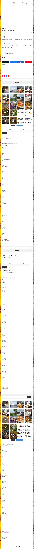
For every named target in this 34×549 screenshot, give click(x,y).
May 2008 (3, 378)
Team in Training (4, 228)
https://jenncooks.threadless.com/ (6, 257)
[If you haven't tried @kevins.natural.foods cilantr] (13, 112)
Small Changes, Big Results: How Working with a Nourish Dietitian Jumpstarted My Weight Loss (14, 139)
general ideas (4, 185)
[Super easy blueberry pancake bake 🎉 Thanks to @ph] (5, 120)
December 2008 (4, 370)
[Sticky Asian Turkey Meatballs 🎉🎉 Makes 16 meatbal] (28, 105)
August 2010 (3, 346)
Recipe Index (3, 389)
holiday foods (4, 191)
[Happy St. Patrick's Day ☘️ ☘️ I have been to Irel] (13, 97)
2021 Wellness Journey (5, 445)
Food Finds (3, 477)
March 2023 (3, 302)
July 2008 (3, 376)
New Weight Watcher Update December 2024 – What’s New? (9, 143)
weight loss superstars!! (5, 532)
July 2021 (3, 316)
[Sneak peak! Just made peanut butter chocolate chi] (5, 97)
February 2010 (4, 353)
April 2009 (3, 365)
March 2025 (3, 292)
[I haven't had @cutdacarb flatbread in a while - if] (5, 105)
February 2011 (4, 339)
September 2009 (4, 359)
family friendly (4, 179)
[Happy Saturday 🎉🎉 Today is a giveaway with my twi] (28, 112)
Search (17, 82)
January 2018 (4, 335)
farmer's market (4, 476)
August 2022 (3, 309)
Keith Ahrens (7, 43)
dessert (3, 171)
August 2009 (3, 360)
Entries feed (3, 282)
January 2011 (4, 340)
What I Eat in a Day (4, 241)
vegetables (3, 232)
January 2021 (4, 321)
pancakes (3, 204)
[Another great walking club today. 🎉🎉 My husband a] (13, 89)
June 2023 (3, 298)
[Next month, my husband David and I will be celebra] (13, 120)
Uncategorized (4, 526)
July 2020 (3, 327)
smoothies (3, 221)
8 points (3, 154)
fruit (2, 183)
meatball (3, 198)
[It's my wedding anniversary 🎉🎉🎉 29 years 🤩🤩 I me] (13, 105)
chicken (3, 165)
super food (3, 227)
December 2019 (4, 329)
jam (2, 192)
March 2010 (3, 352)
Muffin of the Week (4, 495)
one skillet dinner (4, 203)
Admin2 (5, 64)
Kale (19, 546)
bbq (2, 160)
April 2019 (3, 333)
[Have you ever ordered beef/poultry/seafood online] (20, 105)
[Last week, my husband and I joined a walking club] (20, 97)
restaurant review (4, 215)
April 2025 (3, 291)
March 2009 (3, 366)
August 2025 (3, 290)
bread (3, 161)
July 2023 (3, 297)
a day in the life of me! (5, 451)
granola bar (3, 482)
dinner (3, 470)
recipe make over (4, 214)
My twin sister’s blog (5, 388)
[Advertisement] (17, 13)
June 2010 (3, 348)
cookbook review (4, 166)
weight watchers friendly (5, 240)
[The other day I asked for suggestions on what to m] (20, 120)
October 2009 (4, 358)
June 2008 (3, 377)
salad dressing (4, 513)
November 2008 (4, 371)
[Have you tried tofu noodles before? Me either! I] (5, 112)
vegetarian (3, 233)
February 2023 (4, 303)
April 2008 (3, 379)
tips (2, 229)
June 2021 (3, 317)
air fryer (3, 452)
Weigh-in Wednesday (4, 235)
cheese (3, 164)
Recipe (3, 508)
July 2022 (3, 310)
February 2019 (4, 334)
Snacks (3, 222)
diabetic (3, 172)
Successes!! (3, 226)
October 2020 (4, 323)
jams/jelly (3, 489)
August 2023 (3, 296)
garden (3, 184)
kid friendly (3, 195)
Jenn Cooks (17, 2)
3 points (3, 446)
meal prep (3, 197)
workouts (3, 538)
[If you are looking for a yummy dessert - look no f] (28, 97)
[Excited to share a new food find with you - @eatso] (20, 112)
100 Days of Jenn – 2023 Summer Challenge (7, 148)
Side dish (3, 220)
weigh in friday (4, 234)
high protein (3, 190)
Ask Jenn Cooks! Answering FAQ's (6, 159)
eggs (2, 177)
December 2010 (4, 341)
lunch (3, 196)
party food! (3, 501)
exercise (3, 178)
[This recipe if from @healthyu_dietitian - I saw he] (28, 89)
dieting (3, 173)
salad (3, 216)
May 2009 (3, 364)
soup (2, 519)
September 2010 (4, 345)
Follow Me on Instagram (5, 387)
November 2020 (4, 322)
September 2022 (4, 308)
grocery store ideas (4, 483)
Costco (3, 464)
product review (4, 507)
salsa (2, 514)
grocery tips (3, 189)
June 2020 (3, 328)
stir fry (3, 520)
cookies (3, 167)
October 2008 (4, 372)
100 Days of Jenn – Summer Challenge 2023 (9, 272)
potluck (3, 210)
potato (3, 209)
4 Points (3, 152)
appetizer (3, 158)
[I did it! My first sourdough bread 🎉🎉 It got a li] (28, 120)
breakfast (3, 458)
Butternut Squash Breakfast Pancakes (7, 138)
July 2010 (3, 347)
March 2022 (3, 311)
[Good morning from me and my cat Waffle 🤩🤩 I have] (5, 89)
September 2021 (4, 315)
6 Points (3, 153)
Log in (3, 281)
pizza (2, 208)
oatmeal (3, 202)
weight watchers (4, 239)
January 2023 (4, 304)
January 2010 (4, 354)
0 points (3, 147)
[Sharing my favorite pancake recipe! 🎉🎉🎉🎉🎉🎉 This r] (20, 89)
